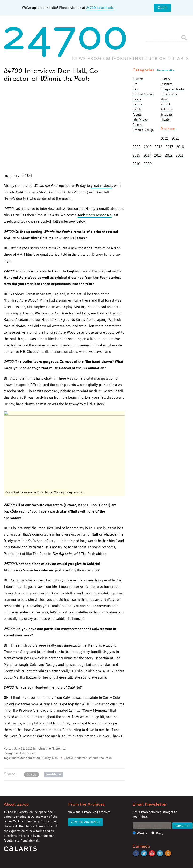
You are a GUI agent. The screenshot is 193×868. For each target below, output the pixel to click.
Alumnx (138, 79)
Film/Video (27, 753)
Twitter (144, 853)
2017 (169, 147)
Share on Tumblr (53, 774)
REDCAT (166, 104)
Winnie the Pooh (100, 758)
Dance (137, 99)
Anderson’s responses (95, 215)
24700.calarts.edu (100, 7)
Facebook (136, 853)
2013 (158, 155)
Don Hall (58, 758)
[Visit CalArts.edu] (20, 850)
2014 (147, 155)
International (169, 94)
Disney (46, 758)
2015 (136, 155)
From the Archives (86, 804)
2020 (137, 147)
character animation (26, 758)
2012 (169, 155)
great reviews (101, 185)
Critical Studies (143, 94)
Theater (165, 119)
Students (166, 114)
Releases (166, 109)
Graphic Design (143, 130)
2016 (180, 147)
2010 (136, 163)
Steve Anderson (76, 758)
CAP (135, 89)
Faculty (138, 114)
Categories (154, 70)
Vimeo (160, 853)
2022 (164, 138)
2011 (179, 155)
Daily (159, 833)
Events (137, 109)
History (165, 79)
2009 (148, 163)
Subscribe (182, 826)
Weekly (142, 833)
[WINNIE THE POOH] (64, 450)
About (16, 804)
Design (137, 104)
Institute (166, 84)
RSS (168, 853)
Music (164, 99)
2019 (147, 147)
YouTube (152, 853)
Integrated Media (172, 89)
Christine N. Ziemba (52, 748)
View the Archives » (85, 822)
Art (135, 84)
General (138, 124)
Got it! (162, 8)
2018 (158, 147)
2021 (175, 138)
